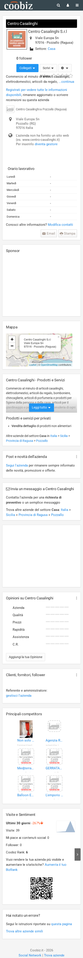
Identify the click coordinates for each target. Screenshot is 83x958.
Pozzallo (42, 440)
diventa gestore (46, 144)
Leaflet (32, 364)
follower (24, 58)
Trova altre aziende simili (24, 931)
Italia (54, 436)
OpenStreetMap (49, 364)
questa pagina (61, 924)
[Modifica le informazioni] (65, 68)
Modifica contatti (60, 225)
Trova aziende (54, 955)
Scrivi (47, 68)
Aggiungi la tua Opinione (25, 657)
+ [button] (12, 339)
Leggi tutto (40, 407)
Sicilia (64, 436)
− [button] (12, 346)
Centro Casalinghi (22, 23)
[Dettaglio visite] (78, 854)
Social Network (30, 955)
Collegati (25, 68)
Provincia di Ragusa (20, 440)
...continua (66, 82)
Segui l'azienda (17, 465)
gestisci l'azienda (18, 696)
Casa (51, 49)
